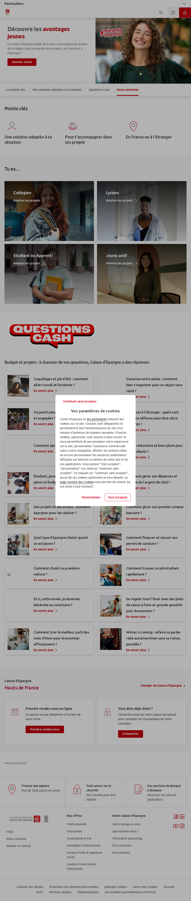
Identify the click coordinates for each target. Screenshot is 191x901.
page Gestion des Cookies (77, 482)
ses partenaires (97, 419)
